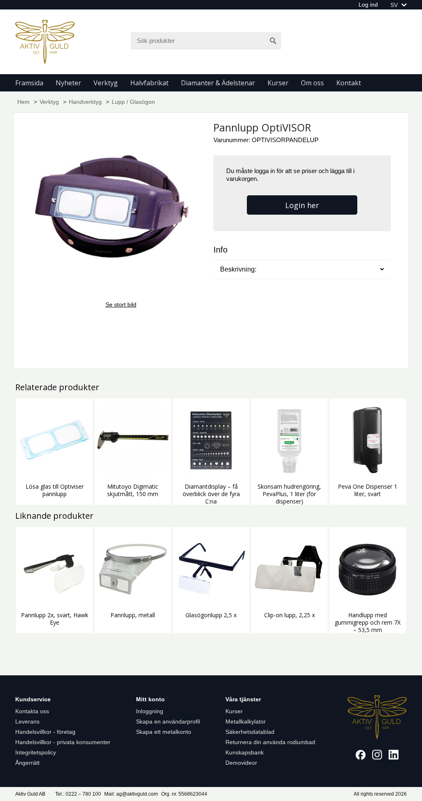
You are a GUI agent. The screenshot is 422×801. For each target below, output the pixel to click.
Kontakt (348, 82)
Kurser (277, 82)
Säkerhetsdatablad (249, 731)
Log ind (368, 4)
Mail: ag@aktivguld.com (131, 794)
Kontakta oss (32, 711)
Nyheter (68, 82)
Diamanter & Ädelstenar (218, 82)
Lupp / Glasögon (133, 101)
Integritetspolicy (35, 752)
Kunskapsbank (244, 752)
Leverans (27, 721)
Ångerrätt (27, 762)
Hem (23, 101)
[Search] (273, 40)
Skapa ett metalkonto (163, 731)
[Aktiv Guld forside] (45, 41)
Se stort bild (121, 304)
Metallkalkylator (245, 721)
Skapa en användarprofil (168, 721)
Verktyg (106, 82)
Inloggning (149, 711)
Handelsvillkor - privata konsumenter (62, 742)
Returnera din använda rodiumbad (270, 742)
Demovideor (241, 762)
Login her (302, 205)
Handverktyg (85, 101)
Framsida (29, 82)
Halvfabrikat (149, 82)
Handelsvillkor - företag (45, 731)
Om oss (312, 82)
